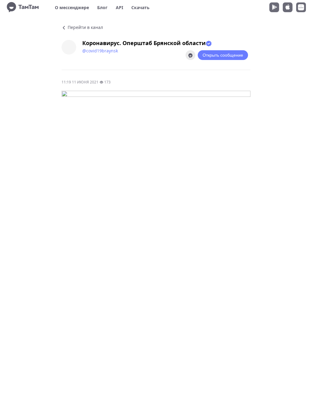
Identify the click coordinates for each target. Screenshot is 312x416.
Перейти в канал (84, 27)
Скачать (140, 7)
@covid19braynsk (100, 51)
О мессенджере (72, 7)
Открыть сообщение (223, 55)
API (119, 7)
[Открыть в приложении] (190, 55)
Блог (102, 7)
